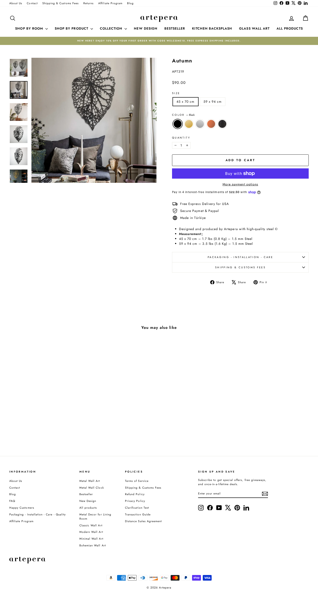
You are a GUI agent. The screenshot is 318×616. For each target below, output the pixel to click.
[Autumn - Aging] (57, 428)
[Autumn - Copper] (51, 428)
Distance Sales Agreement (143, 521)
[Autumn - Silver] (45, 428)
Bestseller (86, 494)
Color (183, 115)
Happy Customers (21, 508)
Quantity (181, 138)
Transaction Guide (138, 514)
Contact (32, 3)
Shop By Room (29, 28)
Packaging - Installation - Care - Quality (37, 514)
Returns (88, 3)
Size (176, 93)
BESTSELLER (174, 28)
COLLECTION (112, 28)
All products (88, 508)
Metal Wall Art (89, 481)
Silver (200, 124)
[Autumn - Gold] (38, 428)
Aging (222, 124)
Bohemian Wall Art (92, 545)
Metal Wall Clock (91, 488)
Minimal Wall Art (91, 539)
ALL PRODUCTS (290, 28)
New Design (87, 501)
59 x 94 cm (212, 101)
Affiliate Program (110, 3)
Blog (130, 3)
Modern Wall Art (91, 532)
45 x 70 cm (185, 101)
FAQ (12, 501)
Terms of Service (137, 481)
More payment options (240, 184)
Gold (188, 124)
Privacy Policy (135, 501)
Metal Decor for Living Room (95, 516)
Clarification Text (137, 508)
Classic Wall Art (90, 525)
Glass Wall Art (254, 28)
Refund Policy (135, 494)
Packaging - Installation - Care (240, 257)
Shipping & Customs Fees (60, 3)
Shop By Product (72, 28)
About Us (15, 3)
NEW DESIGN (145, 28)
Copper (211, 124)
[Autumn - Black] (32, 428)
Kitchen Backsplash (212, 28)
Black (177, 124)
